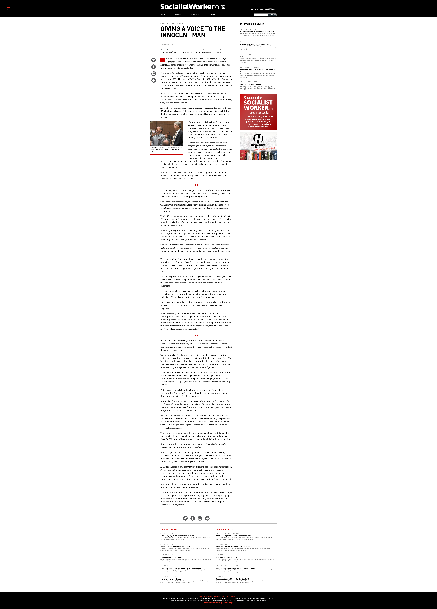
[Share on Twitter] (153, 61)
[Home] (202, 7)
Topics (162, 15)
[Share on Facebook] (153, 68)
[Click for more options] (153, 82)
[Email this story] (153, 75)
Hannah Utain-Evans (171, 23)
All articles (194, 15)
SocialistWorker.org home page (218, 602)
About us (212, 15)
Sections (178, 15)
